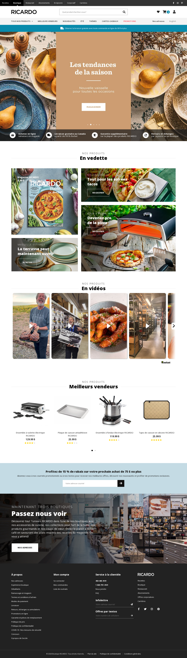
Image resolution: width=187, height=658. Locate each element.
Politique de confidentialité (22, 626)
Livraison (15, 605)
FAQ (97, 593)
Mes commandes (61, 585)
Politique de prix (18, 622)
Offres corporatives (146, 597)
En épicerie (58, 3)
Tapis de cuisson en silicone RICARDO (156, 432)
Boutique (17, 3)
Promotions (129, 21)
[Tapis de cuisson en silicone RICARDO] (157, 410)
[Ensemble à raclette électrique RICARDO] (30, 410)
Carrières (83, 3)
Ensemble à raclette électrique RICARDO (30, 434)
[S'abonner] (120, 483)
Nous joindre (101, 589)
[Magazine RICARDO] (44, 201)
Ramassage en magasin (21, 593)
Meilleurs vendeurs (48, 21)
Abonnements (44, 3)
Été (82, 21)
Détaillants (15, 589)
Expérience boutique (20, 585)
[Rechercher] (124, 12)
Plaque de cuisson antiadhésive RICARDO (72, 434)
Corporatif (71, 3)
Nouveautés (69, 21)
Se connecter (59, 581)
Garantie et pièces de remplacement (26, 617)
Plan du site (92, 654)
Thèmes (93, 21)
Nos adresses (158, 21)
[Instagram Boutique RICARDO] (152, 609)
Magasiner (98, 192)
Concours (15, 634)
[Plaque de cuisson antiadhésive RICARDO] (73, 410)
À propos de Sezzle (19, 638)
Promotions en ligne (19, 613)
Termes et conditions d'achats (23, 597)
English (172, 21)
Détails (24, 135)
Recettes (5, 3)
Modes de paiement (19, 601)
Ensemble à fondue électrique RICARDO (114, 432)
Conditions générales (132, 654)
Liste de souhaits (61, 589)
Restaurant (30, 3)
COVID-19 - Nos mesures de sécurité (26, 630)
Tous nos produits (20, 21)
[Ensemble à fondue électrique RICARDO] (115, 410)
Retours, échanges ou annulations (25, 609)
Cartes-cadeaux (110, 21)
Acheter (27, 262)
